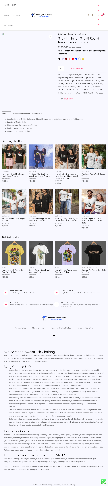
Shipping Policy (38, 328)
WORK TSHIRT (82, 93)
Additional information (21, 113)
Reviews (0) (37, 113)
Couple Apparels (95, 78)
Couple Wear (83, 81)
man (88, 84)
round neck (71, 87)
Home (6, 5)
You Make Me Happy (95, 93)
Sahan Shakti (76, 90)
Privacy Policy (20, 328)
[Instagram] (50, 336)
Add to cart (77, 68)
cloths (71, 78)
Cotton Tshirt (78, 78)
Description (6, 113)
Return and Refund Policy (61, 328)
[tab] (6, 113)
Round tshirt (66, 90)
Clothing (65, 78)
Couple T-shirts (73, 34)
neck (59, 87)
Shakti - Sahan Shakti (94, 90)
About (7, 15)
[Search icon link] (89, 15)
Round (64, 87)
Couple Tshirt (74, 81)
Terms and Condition (85, 328)
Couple (86, 78)
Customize (8, 25)
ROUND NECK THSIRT (83, 87)
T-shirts (83, 34)
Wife (75, 93)
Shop (14, 5)
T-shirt (60, 93)
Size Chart (70, 99)
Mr (91, 84)
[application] (17, 5)
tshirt (71, 93)
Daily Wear (62, 34)
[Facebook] (54, 336)
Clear (60, 62)
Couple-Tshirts (94, 81)
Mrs (101, 84)
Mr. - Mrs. (96, 84)
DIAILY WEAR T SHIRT (71, 84)
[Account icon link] (93, 15)
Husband (83, 84)
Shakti (84, 90)
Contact (16, 15)
